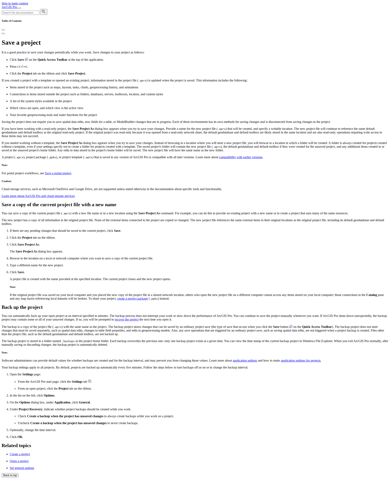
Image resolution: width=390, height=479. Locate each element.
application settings (245, 360)
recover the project (127, 319)
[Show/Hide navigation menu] (19, 8)
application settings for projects (301, 360)
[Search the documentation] (43, 12)
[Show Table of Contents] (3, 33)
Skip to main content (15, 3)
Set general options (22, 468)
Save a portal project (58, 173)
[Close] (3, 29)
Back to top (10, 475)
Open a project (19, 461)
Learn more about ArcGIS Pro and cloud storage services (38, 196)
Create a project (20, 454)
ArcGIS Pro (10, 7)
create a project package (132, 298)
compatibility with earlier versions (240, 157)
